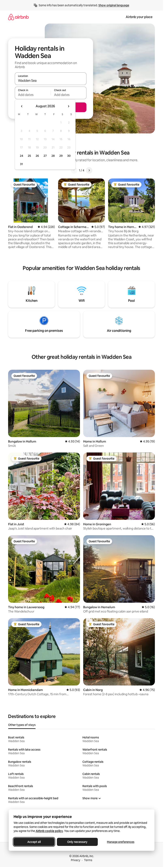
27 (45, 156)
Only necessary (77, 842)
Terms (88, 860)
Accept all (34, 842)
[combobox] (50, 80)
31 (21, 164)
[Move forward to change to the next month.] (68, 106)
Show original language (113, 5)
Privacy (75, 860)
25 (29, 156)
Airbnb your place (139, 17)
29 (61, 156)
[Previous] (74, 170)
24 (21, 156)
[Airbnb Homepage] (18, 17)
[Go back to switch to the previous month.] (22, 106)
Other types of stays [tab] (22, 725)
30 (69, 156)
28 (53, 156)
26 (37, 156)
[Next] (89, 170)
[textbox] (32, 94)
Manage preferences (120, 842)
